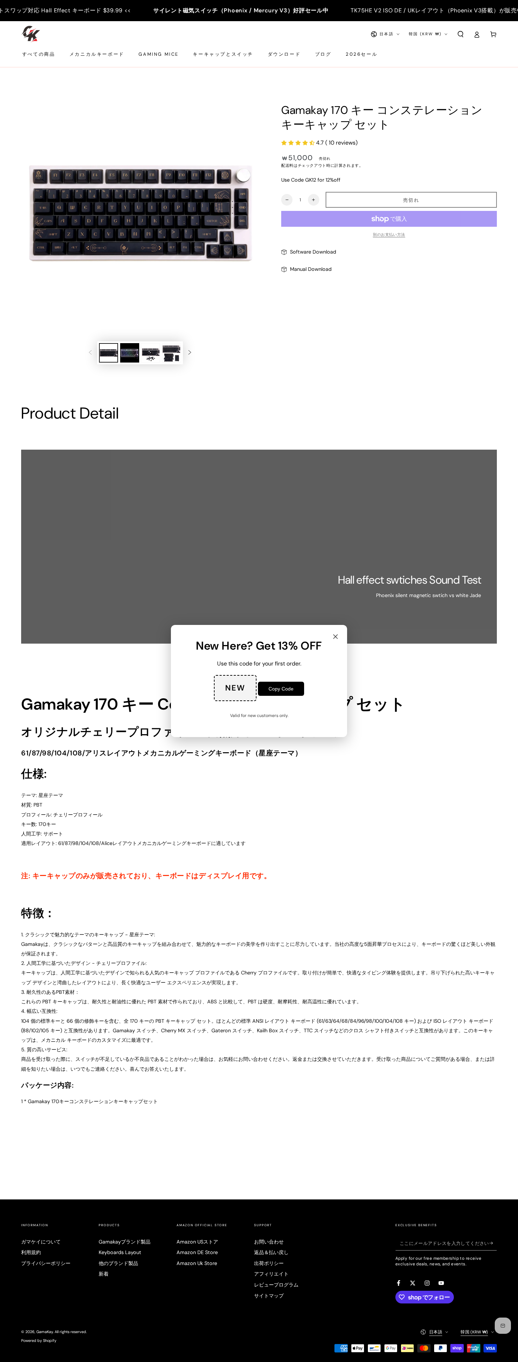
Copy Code (281, 689)
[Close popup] (335, 637)
